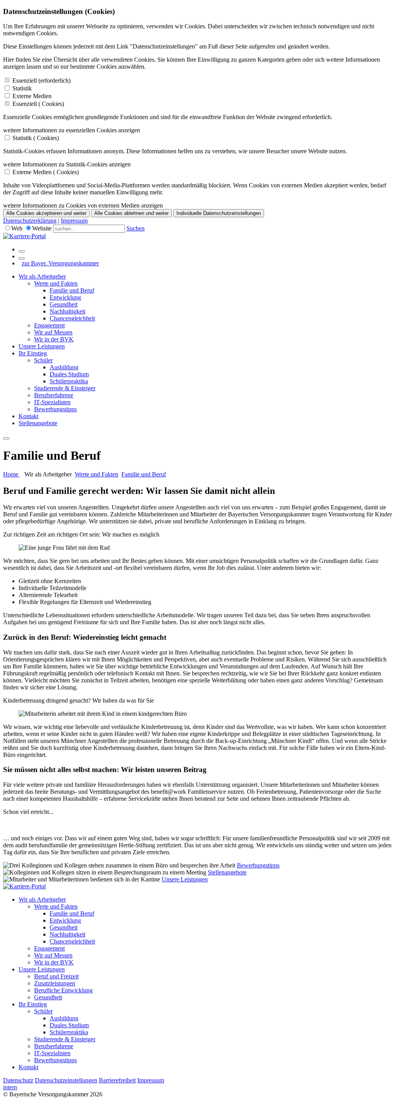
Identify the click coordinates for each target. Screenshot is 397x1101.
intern (10, 1087)
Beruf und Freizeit (56, 976)
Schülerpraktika (69, 381)
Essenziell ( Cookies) (38, 103)
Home (11, 474)
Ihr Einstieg (33, 353)
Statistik (22, 88)
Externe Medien (32, 96)
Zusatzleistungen (54, 983)
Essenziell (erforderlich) (41, 80)
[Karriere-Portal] (24, 236)
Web (16, 228)
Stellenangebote (38, 423)
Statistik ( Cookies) (35, 138)
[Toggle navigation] (6, 438)
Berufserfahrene (53, 395)
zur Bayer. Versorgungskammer (60, 263)
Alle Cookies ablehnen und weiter (131, 213)
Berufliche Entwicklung (63, 990)
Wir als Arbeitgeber (42, 276)
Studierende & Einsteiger (64, 388)
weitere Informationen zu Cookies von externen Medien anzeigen (83, 205)
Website (42, 228)
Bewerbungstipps (55, 409)
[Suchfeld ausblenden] (22, 258)
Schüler (43, 360)
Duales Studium (69, 374)
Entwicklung (65, 297)
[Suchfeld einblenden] (22, 251)
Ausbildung (64, 367)
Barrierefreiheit (117, 1080)
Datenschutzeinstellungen (66, 1080)
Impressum (74, 220)
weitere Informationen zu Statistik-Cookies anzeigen (67, 164)
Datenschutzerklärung (30, 220)
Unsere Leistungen (42, 346)
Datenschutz (18, 1080)
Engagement (49, 325)
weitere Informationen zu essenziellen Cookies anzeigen (71, 130)
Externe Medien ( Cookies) (45, 172)
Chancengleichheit (72, 318)
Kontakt (28, 416)
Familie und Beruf (72, 290)
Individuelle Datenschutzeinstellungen (218, 213)
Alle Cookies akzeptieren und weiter (46, 213)
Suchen (135, 228)
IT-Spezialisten (52, 402)
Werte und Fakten (56, 283)
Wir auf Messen (53, 332)
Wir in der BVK (54, 339)
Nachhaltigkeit (67, 311)
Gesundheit (64, 304)
